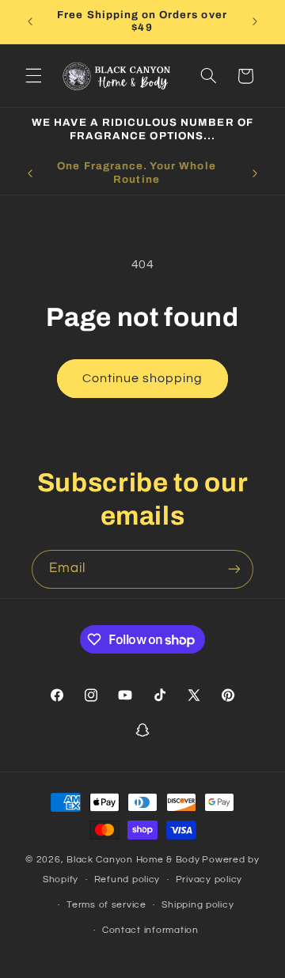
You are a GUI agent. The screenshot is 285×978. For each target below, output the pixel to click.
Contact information (150, 930)
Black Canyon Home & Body (133, 859)
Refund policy (127, 879)
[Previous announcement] (30, 21)
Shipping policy (198, 904)
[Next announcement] (255, 21)
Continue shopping (142, 378)
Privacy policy (209, 879)
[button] (33, 76)
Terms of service (106, 904)
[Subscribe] (234, 569)
